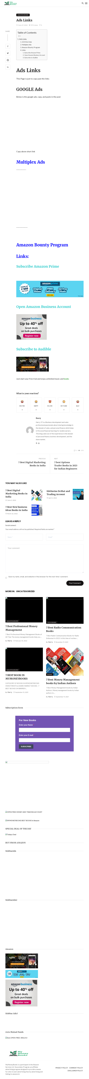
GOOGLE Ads (27, 42)
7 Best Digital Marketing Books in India (32, 464)
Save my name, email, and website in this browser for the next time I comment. (38, 577)
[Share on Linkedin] (7, 67)
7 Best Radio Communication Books (63, 629)
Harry (38, 418)
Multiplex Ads (26, 45)
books (66, 379)
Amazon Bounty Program (31, 47)
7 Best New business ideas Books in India (16, 508)
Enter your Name (26, 725)
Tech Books (51, 622)
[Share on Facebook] (7, 46)
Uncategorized (23, 15)
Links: (24, 50)
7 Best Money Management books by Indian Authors (63, 681)
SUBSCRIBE (26, 746)
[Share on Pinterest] (7, 60)
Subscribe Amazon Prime (32, 53)
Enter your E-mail (26, 735)
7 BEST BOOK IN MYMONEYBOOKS (16, 677)
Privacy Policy (61, 1068)
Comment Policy (76, 1068)
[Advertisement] (50, 121)
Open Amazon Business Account (34, 55)
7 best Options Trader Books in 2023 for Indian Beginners (65, 465)
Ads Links (23, 39)
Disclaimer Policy (75, 1071)
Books (49, 674)
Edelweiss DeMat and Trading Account (58, 493)
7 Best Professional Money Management (21, 628)
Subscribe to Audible (31, 57)
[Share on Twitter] (7, 53)
